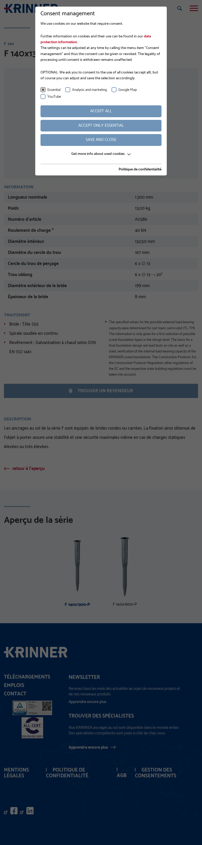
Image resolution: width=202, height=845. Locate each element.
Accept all (101, 111)
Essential (53, 90)
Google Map (127, 90)
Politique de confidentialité (140, 170)
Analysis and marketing (89, 90)
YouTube (54, 97)
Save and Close (101, 139)
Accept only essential (101, 125)
